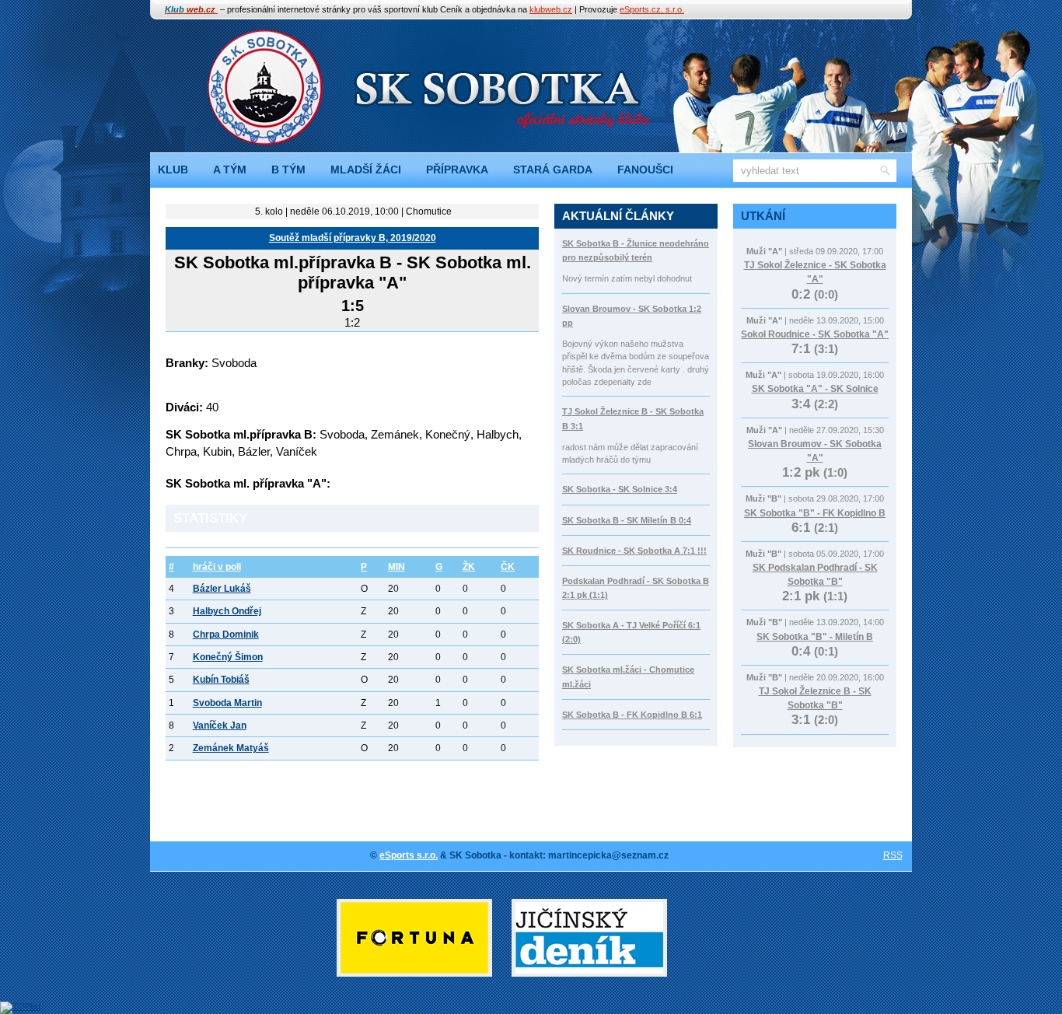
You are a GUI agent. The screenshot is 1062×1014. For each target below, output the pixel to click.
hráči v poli (217, 566)
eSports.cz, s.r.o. (652, 9)
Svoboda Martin (227, 703)
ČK (508, 566)
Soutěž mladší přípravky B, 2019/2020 (352, 238)
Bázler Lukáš (222, 588)
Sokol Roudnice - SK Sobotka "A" (815, 334)
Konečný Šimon (228, 657)
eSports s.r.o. (408, 855)
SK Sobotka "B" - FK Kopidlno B (815, 513)
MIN (396, 566)
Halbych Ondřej (227, 611)
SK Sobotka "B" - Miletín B (814, 636)
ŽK (469, 566)
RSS (893, 855)
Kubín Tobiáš (221, 679)
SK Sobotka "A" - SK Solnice (815, 388)
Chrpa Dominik (226, 634)
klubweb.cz (550, 9)
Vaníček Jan (219, 725)
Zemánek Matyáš (231, 748)
